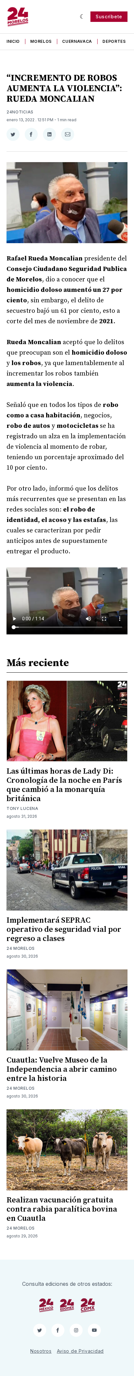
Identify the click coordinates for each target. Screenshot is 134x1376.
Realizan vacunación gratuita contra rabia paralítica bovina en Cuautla (62, 1209)
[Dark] (82, 16)
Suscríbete (109, 16)
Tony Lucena (22, 808)
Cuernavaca (77, 41)
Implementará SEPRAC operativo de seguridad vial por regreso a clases (64, 929)
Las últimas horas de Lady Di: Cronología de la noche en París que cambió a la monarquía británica (64, 785)
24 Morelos (21, 948)
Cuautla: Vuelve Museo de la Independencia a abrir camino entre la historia (62, 1069)
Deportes (114, 41)
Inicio (13, 41)
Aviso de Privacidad (80, 1351)
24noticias (20, 111)
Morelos (41, 41)
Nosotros (41, 1351)
